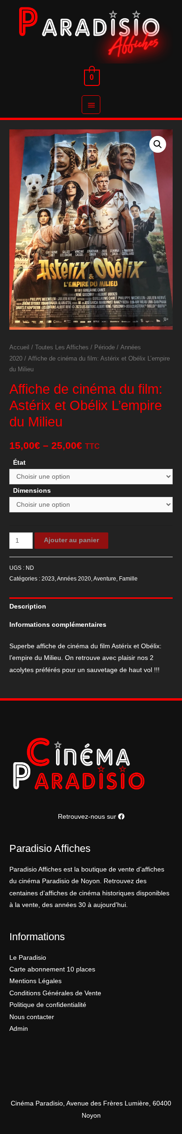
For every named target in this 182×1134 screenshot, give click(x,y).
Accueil (19, 347)
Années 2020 (74, 578)
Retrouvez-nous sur (88, 816)
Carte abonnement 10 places (52, 969)
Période (104, 347)
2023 (48, 578)
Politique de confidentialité (47, 1004)
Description (27, 606)
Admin (18, 1028)
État (19, 462)
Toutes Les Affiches (62, 347)
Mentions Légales (35, 981)
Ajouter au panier (71, 540)
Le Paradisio (27, 957)
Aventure (104, 578)
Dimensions (32, 490)
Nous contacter (31, 1017)
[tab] (91, 606)
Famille (128, 578)
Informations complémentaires (57, 624)
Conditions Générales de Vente (55, 993)
